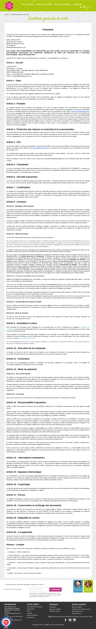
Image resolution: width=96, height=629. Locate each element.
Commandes (30, 609)
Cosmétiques (77, 4)
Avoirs (29, 611)
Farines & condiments (44, 4)
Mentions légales (77, 607)
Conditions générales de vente (81, 609)
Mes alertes (30, 617)
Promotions (52, 607)
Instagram (74, 620)
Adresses (29, 613)
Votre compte (33, 604)
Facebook (65, 620)
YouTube (70, 620)
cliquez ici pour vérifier (86, 616)
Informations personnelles (34, 606)
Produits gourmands (62, 4)
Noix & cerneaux (28, 4)
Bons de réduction (32, 615)
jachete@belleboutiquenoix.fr (13, 620)
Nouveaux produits (55, 609)
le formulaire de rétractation (27, 338)
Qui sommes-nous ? (78, 611)
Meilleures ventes (54, 611)
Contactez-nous (76, 613)
